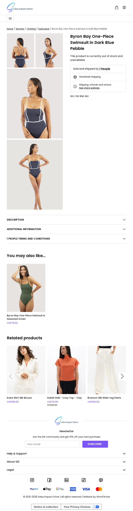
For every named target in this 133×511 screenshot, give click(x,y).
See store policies (89, 88)
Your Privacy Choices (77, 506)
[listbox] (66, 294)
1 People (104, 69)
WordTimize (103, 496)
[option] (26, 294)
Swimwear (43, 28)
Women (20, 28)
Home (10, 28)
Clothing (31, 28)
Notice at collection (46, 506)
